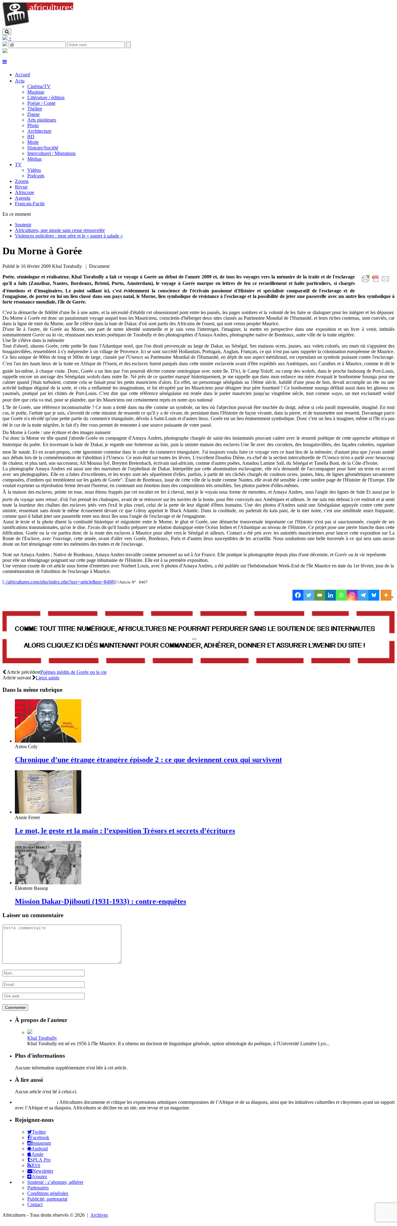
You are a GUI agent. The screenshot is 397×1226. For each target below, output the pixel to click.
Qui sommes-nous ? (35, 1102)
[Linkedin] (330, 595)
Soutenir (23, 224)
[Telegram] (363, 595)
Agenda (22, 198)
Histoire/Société (42, 147)
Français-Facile (30, 203)
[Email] (319, 595)
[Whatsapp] (341, 595)
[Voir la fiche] (29, 1032)
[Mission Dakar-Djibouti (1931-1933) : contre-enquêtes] (48, 882)
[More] (387, 595)
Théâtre (34, 108)
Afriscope (24, 192)
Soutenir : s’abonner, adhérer (55, 1182)
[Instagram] (352, 595)
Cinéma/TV (39, 86)
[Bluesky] (373, 595)
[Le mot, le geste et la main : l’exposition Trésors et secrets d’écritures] (48, 812)
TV (18, 164)
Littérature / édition (46, 97)
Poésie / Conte (41, 103)
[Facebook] (297, 595)
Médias (34, 159)
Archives (99, 1215)
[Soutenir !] (198, 638)
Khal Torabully (42, 1038)
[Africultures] (37, 25)
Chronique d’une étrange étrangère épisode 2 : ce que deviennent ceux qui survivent (148, 760)
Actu (20, 80)
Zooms (22, 181)
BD (30, 136)
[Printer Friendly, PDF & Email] (377, 282)
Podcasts (35, 175)
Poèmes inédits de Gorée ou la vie (73, 672)
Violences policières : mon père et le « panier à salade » (69, 235)
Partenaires (38, 1187)
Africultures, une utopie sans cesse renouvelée (60, 230)
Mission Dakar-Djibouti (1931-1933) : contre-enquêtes (100, 901)
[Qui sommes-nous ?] (4, 51)
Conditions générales (47, 1193)
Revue (21, 186)
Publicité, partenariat (47, 1199)
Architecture (39, 131)
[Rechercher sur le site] (6, 32)
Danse (33, 114)
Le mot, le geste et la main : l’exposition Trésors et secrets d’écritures (125, 831)
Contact (34, 1204)
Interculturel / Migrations (51, 153)
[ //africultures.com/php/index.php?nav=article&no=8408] (58, 581)
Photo (33, 125)
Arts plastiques (41, 119)
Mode (33, 142)
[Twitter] (308, 595)
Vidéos (34, 170)
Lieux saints (47, 677)
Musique (35, 92)
